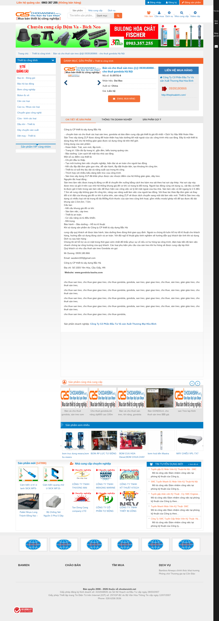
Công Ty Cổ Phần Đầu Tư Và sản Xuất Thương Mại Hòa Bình (177, 79)
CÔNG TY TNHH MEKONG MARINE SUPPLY (105, 486)
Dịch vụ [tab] (111, 10)
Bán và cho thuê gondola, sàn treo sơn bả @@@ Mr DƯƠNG (72, 413)
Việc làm (148, 16)
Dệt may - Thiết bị (26, 135)
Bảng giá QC (216, 34)
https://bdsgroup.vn (105, 603)
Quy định (216, 22)
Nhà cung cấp (182, 16)
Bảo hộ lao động (25, 83)
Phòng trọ (89, 603)
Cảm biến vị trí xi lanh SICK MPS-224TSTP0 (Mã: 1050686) (28, 486)
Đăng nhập (155, 2)
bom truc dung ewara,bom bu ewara (75, 455)
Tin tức (216, 11)
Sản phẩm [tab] (77, 10)
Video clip (195, 16)
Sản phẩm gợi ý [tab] (152, 119)
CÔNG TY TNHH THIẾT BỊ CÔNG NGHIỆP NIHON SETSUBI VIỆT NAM (128, 509)
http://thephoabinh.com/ (173, 94)
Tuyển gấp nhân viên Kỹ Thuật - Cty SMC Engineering (175, 494)
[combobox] (113, 15)
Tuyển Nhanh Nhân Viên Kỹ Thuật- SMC (170, 506)
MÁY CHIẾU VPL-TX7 (187, 453)
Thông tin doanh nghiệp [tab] (117, 119)
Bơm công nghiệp (26, 89)
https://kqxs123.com (125, 603)
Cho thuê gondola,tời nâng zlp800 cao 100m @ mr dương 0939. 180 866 (101, 413)
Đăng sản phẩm (193, 2)
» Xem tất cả (193, 464)
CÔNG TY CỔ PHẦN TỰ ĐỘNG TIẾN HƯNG (105, 509)
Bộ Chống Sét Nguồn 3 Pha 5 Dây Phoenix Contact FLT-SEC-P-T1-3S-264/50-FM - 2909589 (53, 514)
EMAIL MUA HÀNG (125, 99)
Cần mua (159, 16)
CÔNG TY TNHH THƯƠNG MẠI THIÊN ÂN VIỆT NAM (80, 486)
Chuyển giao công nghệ (29, 112)
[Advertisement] (132, 354)
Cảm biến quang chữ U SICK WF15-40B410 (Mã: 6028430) (53, 486)
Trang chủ (23, 53)
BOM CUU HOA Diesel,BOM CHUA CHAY (132, 455)
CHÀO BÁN (73, 565)
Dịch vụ (169, 16)
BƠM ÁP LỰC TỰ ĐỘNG (103, 453)
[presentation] (192, 383)
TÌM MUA (118, 565)
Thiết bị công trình (41, 53)
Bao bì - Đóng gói (26, 78)
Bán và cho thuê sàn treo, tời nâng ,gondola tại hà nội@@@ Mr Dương (129, 413)
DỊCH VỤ (165, 565)
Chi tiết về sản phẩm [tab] (78, 119)
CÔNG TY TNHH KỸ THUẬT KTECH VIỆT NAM (129, 486)
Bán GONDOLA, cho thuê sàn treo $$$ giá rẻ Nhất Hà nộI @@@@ (158, 413)
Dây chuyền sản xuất (28, 130)
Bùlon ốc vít (23, 95)
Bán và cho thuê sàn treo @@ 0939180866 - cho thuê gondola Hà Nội (89, 53)
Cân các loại (23, 101)
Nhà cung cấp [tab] (95, 10)
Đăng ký (172, 2)
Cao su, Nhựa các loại (28, 107)
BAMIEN (23, 565)
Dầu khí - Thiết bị (26, 124)
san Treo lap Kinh (187, 411)
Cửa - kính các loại (26, 118)
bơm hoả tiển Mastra (158, 453)
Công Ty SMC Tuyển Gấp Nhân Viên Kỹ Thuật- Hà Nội (175, 519)
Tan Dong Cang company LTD (80, 509)
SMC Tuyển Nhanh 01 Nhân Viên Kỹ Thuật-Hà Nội (174, 481)
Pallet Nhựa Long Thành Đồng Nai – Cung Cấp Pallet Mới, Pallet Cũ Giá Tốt (28, 514)
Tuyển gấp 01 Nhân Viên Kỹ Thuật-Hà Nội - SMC (173, 469)
